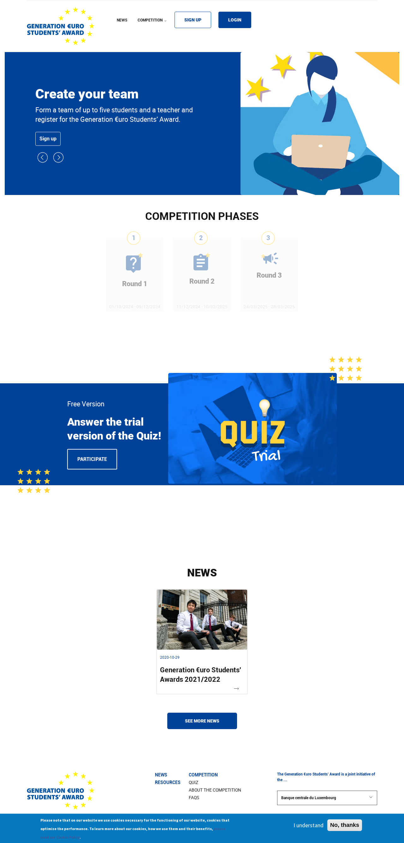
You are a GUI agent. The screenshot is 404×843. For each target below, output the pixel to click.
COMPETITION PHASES (202, 216)
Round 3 (269, 275)
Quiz (193, 782)
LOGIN (234, 19)
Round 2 (202, 281)
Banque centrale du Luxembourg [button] (308, 798)
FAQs (194, 797)
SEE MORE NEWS (202, 720)
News (161, 774)
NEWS (122, 20)
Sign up (47, 139)
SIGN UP (192, 19)
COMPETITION (153, 24)
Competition (203, 774)
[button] (43, 161)
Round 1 (134, 284)
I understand (309, 825)
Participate (92, 459)
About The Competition (215, 790)
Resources (168, 782)
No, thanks (344, 825)
